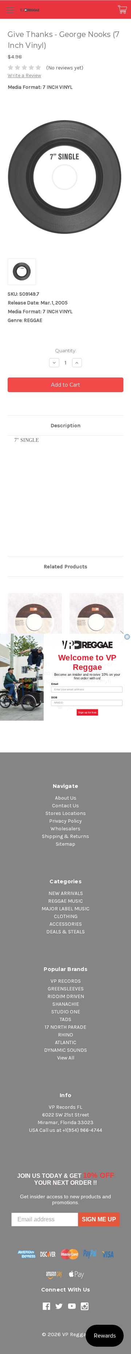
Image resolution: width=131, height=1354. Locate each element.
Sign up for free (87, 712)
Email (54, 683)
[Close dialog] (127, 636)
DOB (54, 697)
